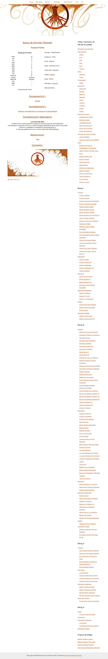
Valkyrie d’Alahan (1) (85, 402)
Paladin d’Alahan (84, 371)
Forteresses (82, 80)
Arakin (81, 54)
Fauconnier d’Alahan (85, 349)
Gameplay (57, 2)
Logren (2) (82, 464)
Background (68, 2)
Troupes (80, 192)
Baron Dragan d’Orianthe (87, 425)
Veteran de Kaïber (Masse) (88, 248)
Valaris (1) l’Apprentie (86, 299)
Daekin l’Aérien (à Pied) (86, 587)
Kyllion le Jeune (84, 182)
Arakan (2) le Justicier (86, 419)
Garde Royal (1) (84, 352)
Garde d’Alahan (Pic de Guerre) (89, 215)
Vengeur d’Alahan (85, 408)
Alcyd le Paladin (84, 137)
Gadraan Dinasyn (84, 430)
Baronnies (81, 86)
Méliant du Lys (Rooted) (87, 467)
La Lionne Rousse (84, 450)
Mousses (36, 123)
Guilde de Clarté (84, 120)
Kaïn (80, 66)
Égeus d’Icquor (84, 428)
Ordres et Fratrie (83, 114)
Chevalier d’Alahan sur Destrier (89, 335)
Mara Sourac (83, 165)
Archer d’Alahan (84, 195)
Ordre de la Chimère (85, 128)
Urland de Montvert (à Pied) (88, 575)
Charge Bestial (52, 111)
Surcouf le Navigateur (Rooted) (89, 473)
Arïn (80, 57)
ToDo (79, 142)
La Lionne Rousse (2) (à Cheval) (89, 456)
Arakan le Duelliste (85, 416)
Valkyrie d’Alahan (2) (86, 405)
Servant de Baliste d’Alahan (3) (89, 399)
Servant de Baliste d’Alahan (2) (89, 396)
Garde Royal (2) (84, 355)
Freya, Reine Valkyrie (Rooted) (89, 601)
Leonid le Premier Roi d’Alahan (89, 140)
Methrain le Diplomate (86, 168)
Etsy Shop (39, 2)
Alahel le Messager (85, 265)
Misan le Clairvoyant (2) (87, 319)
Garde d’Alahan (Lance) (86, 209)
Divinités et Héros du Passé (87, 134)
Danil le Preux (83, 422)
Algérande (82, 88)
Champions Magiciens (84, 290)
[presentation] (50, 2)
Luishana (82, 105)
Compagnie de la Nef (86, 117)
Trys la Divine (83, 179)
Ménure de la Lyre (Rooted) (88, 512)
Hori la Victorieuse (85, 433)
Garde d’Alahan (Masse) (86, 212)
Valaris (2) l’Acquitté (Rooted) (89, 518)
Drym (81, 153)
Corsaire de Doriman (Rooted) (89, 201)
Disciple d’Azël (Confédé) (87, 340)
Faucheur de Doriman (86, 346)
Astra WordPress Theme (73, 655)
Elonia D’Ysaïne (84, 159)
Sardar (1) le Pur (84, 296)
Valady (81, 111)
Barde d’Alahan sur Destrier (88, 484)
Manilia (81, 108)
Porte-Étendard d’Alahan (87, 232)
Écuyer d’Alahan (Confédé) (87, 204)
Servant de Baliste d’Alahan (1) (89, 394)
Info (77, 2)
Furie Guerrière (30, 111)
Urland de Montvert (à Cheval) (89, 578)
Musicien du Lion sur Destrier (88, 357)
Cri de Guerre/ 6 (41, 111)
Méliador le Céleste (85, 501)
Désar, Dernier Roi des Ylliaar (88, 151)
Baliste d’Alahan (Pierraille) (86, 642)
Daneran (82, 94)
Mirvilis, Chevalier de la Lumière (89, 595)
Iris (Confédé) (83, 436)
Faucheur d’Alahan (85, 343)
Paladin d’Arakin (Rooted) (87, 524)
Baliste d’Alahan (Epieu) (85, 639)
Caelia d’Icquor (84, 495)
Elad (80, 63)
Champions (81, 256)
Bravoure (21, 111)
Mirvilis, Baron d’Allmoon (87, 592)
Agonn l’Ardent (84, 259)
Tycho (81, 77)
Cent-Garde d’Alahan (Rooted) (89, 550)
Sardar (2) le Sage (85, 515)
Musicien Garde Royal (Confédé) (89, 366)
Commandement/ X (49, 127)
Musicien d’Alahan (85, 224)
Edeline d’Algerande (85, 156)
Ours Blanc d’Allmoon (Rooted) (89, 369)
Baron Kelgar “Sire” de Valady (89, 444)
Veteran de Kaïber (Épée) (87, 240)
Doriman (55, 83)
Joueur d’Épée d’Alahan (86, 218)
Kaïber (81, 83)
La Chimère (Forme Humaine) (88, 626)
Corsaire (44, 123)
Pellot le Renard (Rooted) (87, 470)
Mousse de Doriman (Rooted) (88, 221)
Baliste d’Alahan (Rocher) (86, 645)
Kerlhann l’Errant (85, 447)
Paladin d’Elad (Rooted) (86, 490)
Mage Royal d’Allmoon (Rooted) (89, 487)
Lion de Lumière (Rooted (87, 614)
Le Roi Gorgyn (83, 573)
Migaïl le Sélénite (84, 293)
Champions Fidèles (83, 313)
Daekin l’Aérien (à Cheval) (87, 590)
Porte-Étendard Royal (86, 567)
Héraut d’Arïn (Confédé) (87, 307)
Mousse (52, 74)
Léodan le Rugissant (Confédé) (89, 459)
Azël (80, 60)
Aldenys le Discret (85, 413)
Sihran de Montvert (85, 173)
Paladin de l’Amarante (86, 377)
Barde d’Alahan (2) (85, 282)
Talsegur (82, 476)
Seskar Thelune (84, 171)
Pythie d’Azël (83, 310)
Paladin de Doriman (85, 374)
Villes (79, 71)
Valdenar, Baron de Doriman (88, 581)
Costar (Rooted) (84, 271)
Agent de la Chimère (85, 276)
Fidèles (80, 302)
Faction (47, 2)
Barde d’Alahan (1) (85, 279)
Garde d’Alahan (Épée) (86, 207)
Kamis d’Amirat (84, 162)
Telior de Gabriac (84, 176)
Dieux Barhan (82, 52)
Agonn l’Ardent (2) (85, 262)
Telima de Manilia (84, 478)
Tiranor (81, 69)
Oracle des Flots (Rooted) (87, 304)
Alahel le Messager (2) (86, 268)
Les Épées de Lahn (85, 123)
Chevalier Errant (84, 338)
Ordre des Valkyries (85, 131)
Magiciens (81, 273)
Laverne (81, 103)
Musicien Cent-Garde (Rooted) (89, 553)
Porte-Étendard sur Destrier (88, 391)
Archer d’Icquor (84, 198)
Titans (80, 611)
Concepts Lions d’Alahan (85, 49)
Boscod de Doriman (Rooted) (88, 332)
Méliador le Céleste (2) (86, 504)
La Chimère (83, 623)
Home (31, 2)
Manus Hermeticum (85, 125)
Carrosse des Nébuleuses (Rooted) (89, 647)
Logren (81, 461)
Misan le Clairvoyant (85, 316)
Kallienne (82, 74)
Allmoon (81, 91)
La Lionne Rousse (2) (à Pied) (88, 453)
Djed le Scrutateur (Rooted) (88, 498)
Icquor (81, 100)
